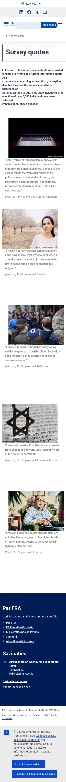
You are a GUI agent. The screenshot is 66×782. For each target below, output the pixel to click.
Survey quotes (17, 36)
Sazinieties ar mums (15, 681)
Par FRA (11, 622)
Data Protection (51, 715)
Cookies (36, 715)
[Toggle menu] (60, 25)
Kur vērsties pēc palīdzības (22, 632)
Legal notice (24, 715)
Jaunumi (11, 636)
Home (5, 36)
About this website (10, 715)
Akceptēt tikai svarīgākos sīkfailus (35, 773)
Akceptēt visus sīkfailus (28, 764)
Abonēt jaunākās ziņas (20, 641)
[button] (21, 12)
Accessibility (7, 718)
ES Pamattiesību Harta (20, 627)
